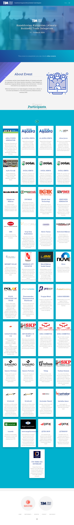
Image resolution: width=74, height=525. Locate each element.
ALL (37, 121)
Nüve (63, 264)
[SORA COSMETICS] (46, 326)
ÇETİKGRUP (63, 431)
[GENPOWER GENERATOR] (63, 192)
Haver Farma (45, 232)
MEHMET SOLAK (11, 264)
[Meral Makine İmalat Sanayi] (46, 257)
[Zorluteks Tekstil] (46, 394)
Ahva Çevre (63, 138)
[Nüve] (63, 257)
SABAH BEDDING (63, 296)
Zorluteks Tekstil (46, 401)
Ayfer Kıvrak (10, 171)
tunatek (10, 431)
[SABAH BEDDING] (63, 289)
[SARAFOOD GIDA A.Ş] (10, 326)
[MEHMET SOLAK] (10, 257)
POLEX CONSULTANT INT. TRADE (10, 298)
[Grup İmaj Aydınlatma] (28, 224)
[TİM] (45, 503)
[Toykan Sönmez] (63, 363)
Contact (44, 514)
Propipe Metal (46, 296)
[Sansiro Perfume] (10, 363)
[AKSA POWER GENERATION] (10, 131)
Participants (27, 514)
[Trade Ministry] (28, 503)
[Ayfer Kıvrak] (10, 163)
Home (20, 514)
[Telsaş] (46, 363)
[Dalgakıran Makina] (10, 192)
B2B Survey (52, 514)
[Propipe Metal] (46, 289)
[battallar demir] (63, 394)
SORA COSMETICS (45, 334)
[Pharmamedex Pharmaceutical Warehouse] (28, 289)
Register (36, 514)
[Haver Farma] (46, 224)
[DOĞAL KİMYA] (28, 163)
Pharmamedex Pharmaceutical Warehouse (28, 298)
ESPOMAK (28, 199)
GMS (10, 232)
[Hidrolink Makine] (63, 224)
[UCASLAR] (10, 394)
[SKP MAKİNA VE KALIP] (28, 326)
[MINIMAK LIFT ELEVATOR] (28, 257)
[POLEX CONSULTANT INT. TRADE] (10, 289)
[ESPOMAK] (28, 192)
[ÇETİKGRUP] (63, 424)
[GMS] (10, 224)
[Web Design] (37, 519)
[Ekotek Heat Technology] (46, 192)
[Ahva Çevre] (63, 131)
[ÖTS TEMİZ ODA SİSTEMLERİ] (37, 454)
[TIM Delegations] (9, 3)
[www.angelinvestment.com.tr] (28, 424)
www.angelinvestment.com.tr (32, 431)
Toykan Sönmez (63, 371)
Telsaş (46, 371)
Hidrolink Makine (63, 232)
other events (51, 56)
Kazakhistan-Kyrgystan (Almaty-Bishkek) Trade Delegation (28, 2)
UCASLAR (10, 401)
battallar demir (63, 401)
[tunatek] (10, 424)
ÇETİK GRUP (45, 431)
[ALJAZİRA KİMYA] (28, 131)
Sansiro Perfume (11, 371)
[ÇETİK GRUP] (46, 424)
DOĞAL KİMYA (28, 171)
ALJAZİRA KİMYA (28, 138)
